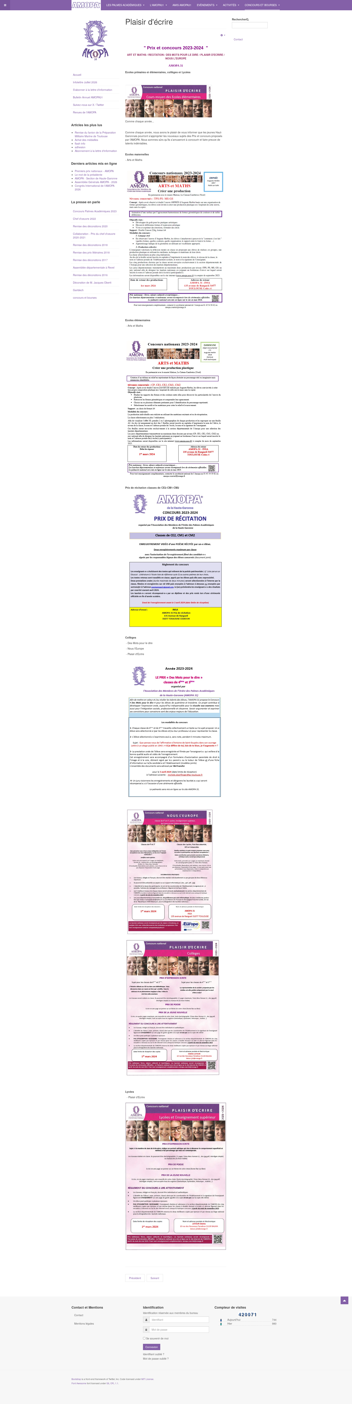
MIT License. (147, 1379)
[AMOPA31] (86, 5)
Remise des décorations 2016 (90, 275)
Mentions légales (84, 1323)
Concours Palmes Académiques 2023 (95, 211)
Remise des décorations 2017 (90, 260)
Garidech (78, 290)
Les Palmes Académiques (124, 5)
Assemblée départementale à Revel (93, 267)
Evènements (206, 5)
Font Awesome (79, 1383)
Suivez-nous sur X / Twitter (88, 105)
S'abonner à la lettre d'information (92, 90)
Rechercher (239, 19)
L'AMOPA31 (157, 5)
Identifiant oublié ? (153, 1354)
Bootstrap (76, 1379)
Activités (230, 5)
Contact (238, 39)
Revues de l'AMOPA (84, 112)
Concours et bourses (261, 5)
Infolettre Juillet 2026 (85, 82)
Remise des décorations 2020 (90, 226)
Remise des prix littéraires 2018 (91, 252)
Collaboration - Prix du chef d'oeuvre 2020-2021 (94, 235)
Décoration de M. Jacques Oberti (92, 282)
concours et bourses (85, 297)
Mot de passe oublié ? (156, 1358)
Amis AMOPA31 (182, 5)
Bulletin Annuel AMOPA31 (88, 97)
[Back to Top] (344, 1300)
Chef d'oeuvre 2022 (84, 218)
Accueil (77, 74)
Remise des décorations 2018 (90, 245)
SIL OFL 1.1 (112, 1383)
